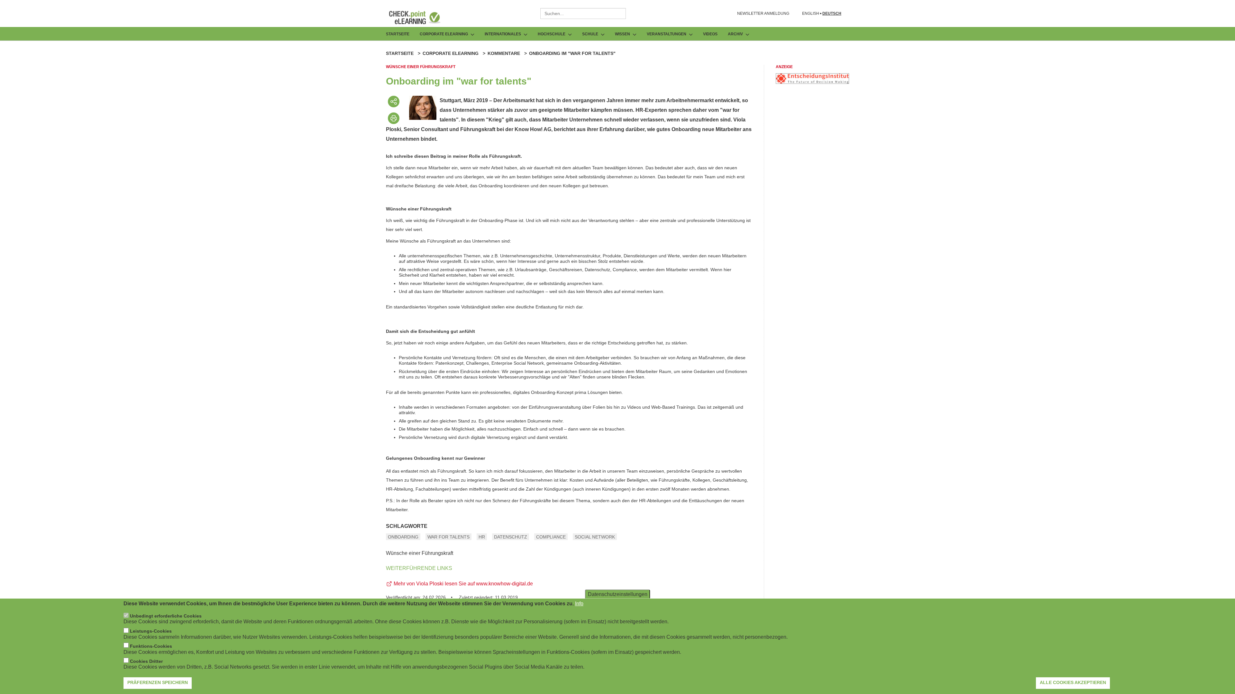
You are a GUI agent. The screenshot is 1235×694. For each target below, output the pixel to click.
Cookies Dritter (146, 661)
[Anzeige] (812, 82)
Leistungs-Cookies (151, 631)
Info (579, 603)
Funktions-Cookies (151, 646)
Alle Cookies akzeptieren (1073, 682)
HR (482, 536)
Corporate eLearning (451, 53)
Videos (710, 34)
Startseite (397, 34)
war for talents (448, 536)
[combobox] (583, 13)
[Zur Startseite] (419, 17)
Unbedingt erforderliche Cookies (166, 616)
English (810, 14)
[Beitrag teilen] (393, 101)
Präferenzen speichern (157, 682)
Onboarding (403, 536)
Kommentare (504, 53)
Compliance (551, 536)
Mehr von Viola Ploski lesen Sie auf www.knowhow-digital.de (463, 583)
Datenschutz (510, 536)
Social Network (595, 536)
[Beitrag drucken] (393, 118)
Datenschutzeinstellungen (617, 594)
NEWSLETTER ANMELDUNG (763, 13)
